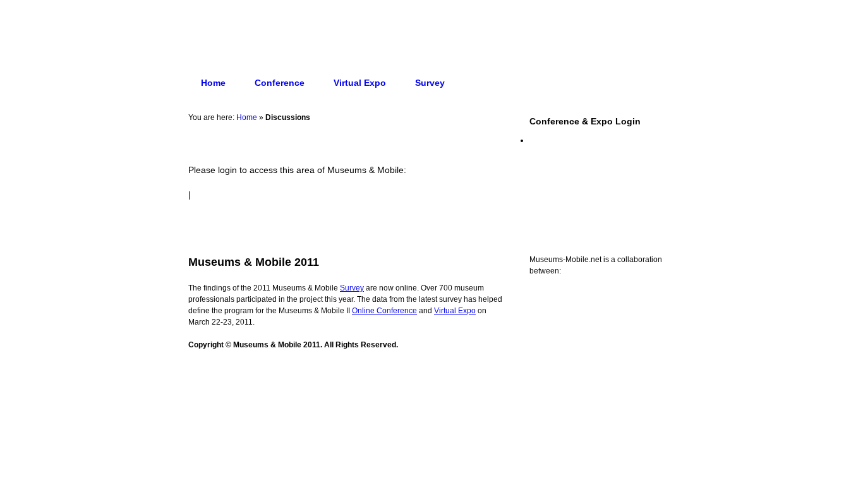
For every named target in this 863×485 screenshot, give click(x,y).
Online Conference (384, 310)
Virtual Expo (360, 83)
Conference (280, 83)
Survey (430, 83)
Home (213, 83)
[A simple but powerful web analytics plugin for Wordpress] (431, 392)
